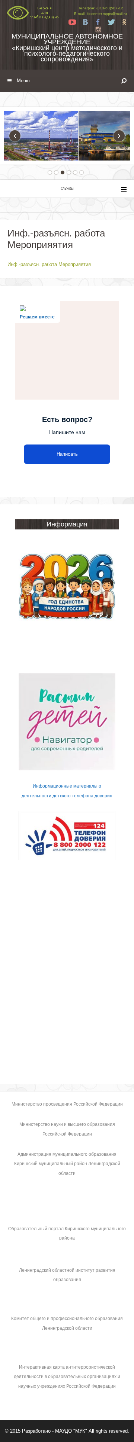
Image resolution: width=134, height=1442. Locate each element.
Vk (85, 22)
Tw (111, 22)
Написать (67, 454)
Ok (124, 22)
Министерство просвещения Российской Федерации (67, 1104)
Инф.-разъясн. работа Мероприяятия (49, 264)
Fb (98, 22)
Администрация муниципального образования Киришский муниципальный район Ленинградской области (67, 1164)
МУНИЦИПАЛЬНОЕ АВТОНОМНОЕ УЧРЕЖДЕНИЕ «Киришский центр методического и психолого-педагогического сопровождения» (67, 48)
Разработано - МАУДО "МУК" (54, 1431)
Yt (72, 22)
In (98, 29)
